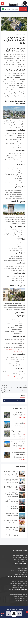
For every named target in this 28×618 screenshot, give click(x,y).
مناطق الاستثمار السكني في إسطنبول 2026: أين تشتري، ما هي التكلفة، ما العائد (10, 501)
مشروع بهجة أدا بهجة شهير (19, 421)
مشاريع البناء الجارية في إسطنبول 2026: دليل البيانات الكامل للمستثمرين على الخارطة (11, 494)
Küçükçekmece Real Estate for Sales (18, 583)
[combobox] (23, 9)
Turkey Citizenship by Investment (19, 570)
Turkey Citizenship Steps (21, 574)
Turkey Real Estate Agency (20, 559)
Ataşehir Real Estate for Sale (20, 585)
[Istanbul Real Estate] (18, 3)
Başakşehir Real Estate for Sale (19, 581)
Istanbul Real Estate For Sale (20, 555)
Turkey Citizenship (22, 568)
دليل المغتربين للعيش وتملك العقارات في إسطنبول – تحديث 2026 (11, 529)
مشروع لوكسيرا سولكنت (20, 412)
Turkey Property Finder (21, 561)
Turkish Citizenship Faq (21, 572)
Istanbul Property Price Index (20, 557)
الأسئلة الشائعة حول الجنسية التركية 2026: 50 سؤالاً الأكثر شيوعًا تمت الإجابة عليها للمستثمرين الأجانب (10, 481)
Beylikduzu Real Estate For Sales (19, 587)
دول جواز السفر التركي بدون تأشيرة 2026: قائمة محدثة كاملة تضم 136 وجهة (11, 487)
